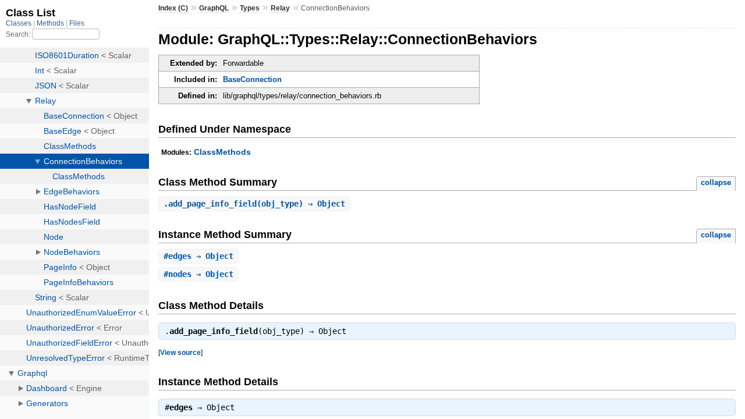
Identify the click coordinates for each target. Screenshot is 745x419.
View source (180, 352)
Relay (280, 8)
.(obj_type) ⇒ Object (254, 203)
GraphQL (214, 8)
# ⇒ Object (198, 256)
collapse (716, 182)
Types (250, 8)
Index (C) (173, 8)
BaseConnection (252, 79)
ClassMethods (222, 152)
